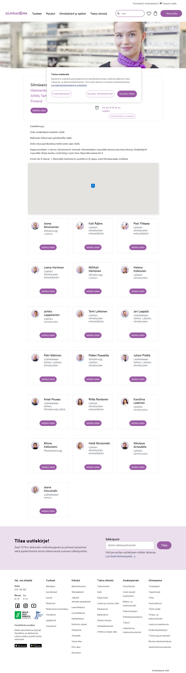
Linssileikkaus (78, 613)
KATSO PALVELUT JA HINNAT (122, 116)
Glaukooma (102, 598)
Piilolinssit (51, 603)
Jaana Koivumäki (50, 489)
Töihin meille (154, 609)
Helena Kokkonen (140, 269)
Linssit (49, 598)
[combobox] (130, 13)
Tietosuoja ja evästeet (159, 636)
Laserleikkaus (78, 607)
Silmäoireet (102, 609)
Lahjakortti (51, 620)
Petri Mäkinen (52, 355)
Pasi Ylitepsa (142, 223)
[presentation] (37, 13)
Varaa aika (171, 13)
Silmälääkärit (78, 592)
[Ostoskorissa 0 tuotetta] (155, 13)
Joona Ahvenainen (51, 225)
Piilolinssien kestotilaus (57, 609)
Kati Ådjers (95, 223)
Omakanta (76, 630)
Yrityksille (76, 636)
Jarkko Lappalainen (52, 313)
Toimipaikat (154, 586)
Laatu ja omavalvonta (159, 624)
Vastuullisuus (155, 603)
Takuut (126, 622)
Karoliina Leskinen (139, 401)
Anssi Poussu (52, 399)
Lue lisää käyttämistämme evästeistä (69, 85)
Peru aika (76, 647)
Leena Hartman (54, 267)
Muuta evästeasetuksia (160, 641)
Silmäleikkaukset (105, 626)
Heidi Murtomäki (99, 443)
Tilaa (164, 545)
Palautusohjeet (130, 611)
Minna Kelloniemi (50, 445)
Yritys (151, 598)
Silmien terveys (104, 620)
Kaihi (99, 592)
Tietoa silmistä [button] (98, 13)
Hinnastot (76, 653)
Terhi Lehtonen (98, 311)
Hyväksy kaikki (127, 94)
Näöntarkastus (79, 586)
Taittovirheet (103, 586)
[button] (151, 3)
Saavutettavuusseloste (160, 647)
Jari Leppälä (141, 311)
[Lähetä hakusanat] (118, 13)
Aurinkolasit (51, 592)
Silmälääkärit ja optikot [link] (72, 13)
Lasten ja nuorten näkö (108, 603)
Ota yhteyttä (129, 586)
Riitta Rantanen (98, 399)
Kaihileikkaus (78, 619)
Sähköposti (112, 539)
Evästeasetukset (61, 94)
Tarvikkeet (51, 615)
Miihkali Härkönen (95, 269)
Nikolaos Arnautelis (140, 445)
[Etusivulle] (15, 14)
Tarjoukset (51, 626)
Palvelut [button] (50, 13)
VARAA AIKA (39, 110)
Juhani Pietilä (142, 355)
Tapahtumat (154, 592)
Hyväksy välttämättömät (100, 94)
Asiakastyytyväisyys (158, 630)
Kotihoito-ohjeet (79, 624)
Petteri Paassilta (99, 355)
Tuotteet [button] (37, 13)
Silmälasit (50, 586)
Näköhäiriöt (102, 615)
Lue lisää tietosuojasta (119, 556)
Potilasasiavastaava (132, 617)
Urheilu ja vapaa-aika (107, 632)
